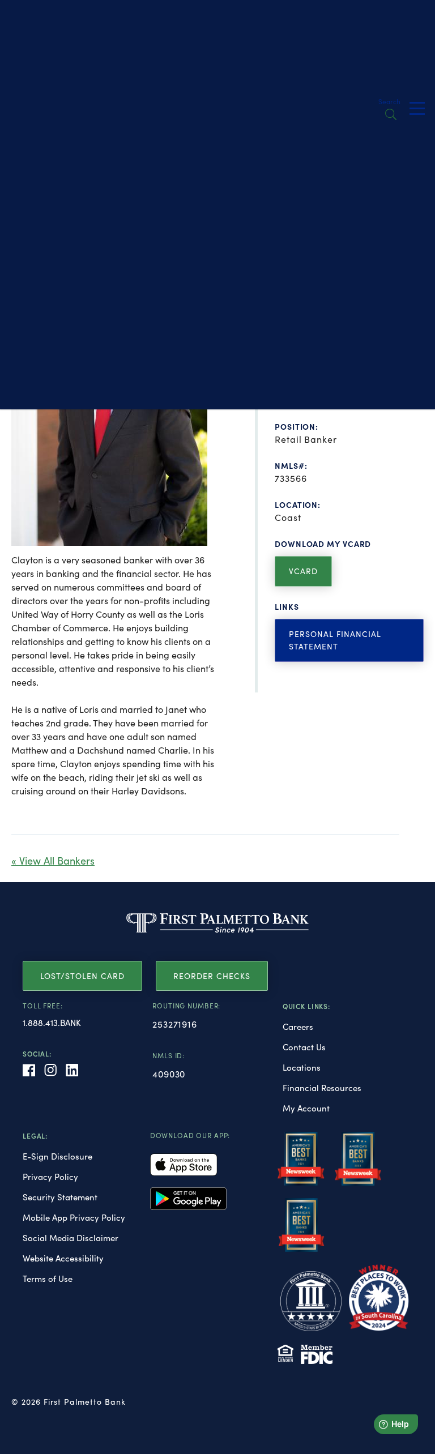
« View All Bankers (53, 860)
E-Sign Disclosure (57, 1156)
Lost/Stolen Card (82, 975)
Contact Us (304, 1047)
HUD (285, 1353)
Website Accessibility (63, 1258)
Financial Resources (322, 1087)
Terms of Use (47, 1278)
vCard (303, 571)
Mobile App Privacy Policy (74, 1217)
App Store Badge (184, 1164)
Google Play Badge (188, 1198)
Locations (302, 1067)
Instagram (50, 1070)
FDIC (316, 1354)
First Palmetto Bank (217, 922)
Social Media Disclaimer (70, 1237)
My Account (306, 1108)
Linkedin (72, 1070)
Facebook (29, 1070)
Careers (298, 1026)
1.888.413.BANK (52, 1023)
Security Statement (60, 1197)
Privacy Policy (50, 1176)
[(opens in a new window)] (301, 1163)
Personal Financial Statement (335, 640)
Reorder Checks (211, 975)
